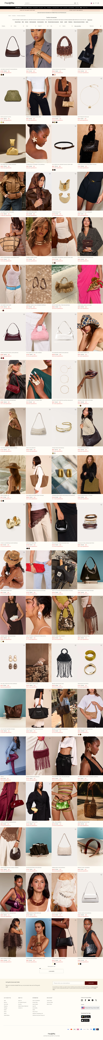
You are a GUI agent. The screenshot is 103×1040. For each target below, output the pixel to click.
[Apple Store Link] (86, 1020)
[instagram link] (82, 1000)
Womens (14, 15)
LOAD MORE (51, 971)
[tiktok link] (92, 1000)
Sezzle (5, 1013)
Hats (46, 21)
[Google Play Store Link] (86, 1016)
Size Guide (6, 1004)
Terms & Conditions (36, 1000)
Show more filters (77, 26)
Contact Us (20, 1007)
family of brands (95, 986)
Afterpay (5, 1007)
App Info (34, 1006)
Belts (23, 21)
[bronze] (55, 74)
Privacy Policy (35, 1002)
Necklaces (70, 21)
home (9, 15)
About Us (20, 1000)
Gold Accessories (33, 21)
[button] (91, 3)
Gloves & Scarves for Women (79, 21)
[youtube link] (89, 1000)
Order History (49, 1000)
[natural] (1, 501)
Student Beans (6, 1015)
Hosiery (61, 21)
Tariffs (34, 1009)
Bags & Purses (18, 21)
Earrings (26, 21)
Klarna (5, 1011)
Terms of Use (35, 1011)
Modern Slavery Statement (23, 1006)
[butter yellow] (1, 310)
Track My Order (50, 1002)
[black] (3, 74)
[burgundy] (3, 358)
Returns (5, 1002)
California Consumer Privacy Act (39, 1015)
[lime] (53, 74)
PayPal (5, 1009)
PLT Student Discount (22, 1002)
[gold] (55, 122)
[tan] (78, 964)
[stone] (53, 263)
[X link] (96, 1000)
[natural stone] (3, 122)
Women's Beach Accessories (53, 21)
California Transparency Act (38, 1013)
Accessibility (35, 1007)
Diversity (20, 1004)
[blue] (3, 310)
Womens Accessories (21, 15)
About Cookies (35, 1004)
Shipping (5, 1006)
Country (82, 1004)
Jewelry (65, 21)
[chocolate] (53, 122)
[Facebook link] (85, 1000)
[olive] (1, 122)
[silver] (55, 453)
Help (5, 1000)
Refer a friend (49, 1004)
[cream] (78, 405)
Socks (87, 21)
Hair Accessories (40, 21)
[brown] (1, 74)
